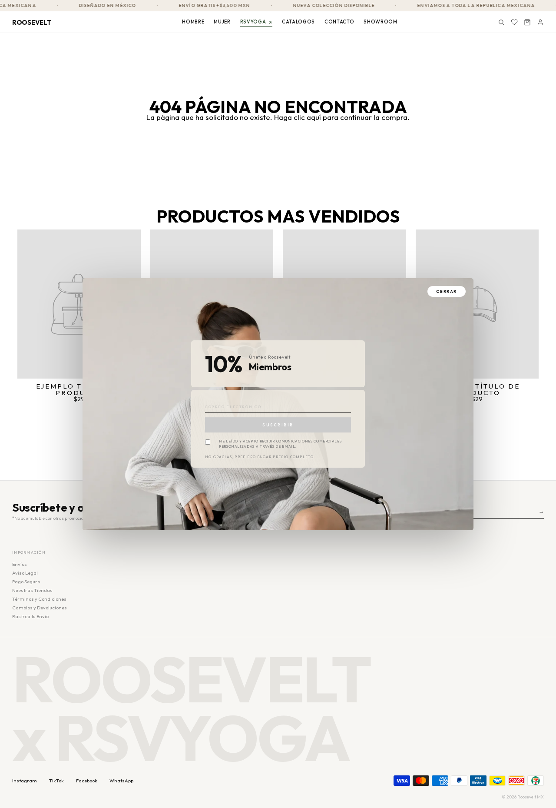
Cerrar (446, 291)
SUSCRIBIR (277, 424)
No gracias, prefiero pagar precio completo (259, 457)
